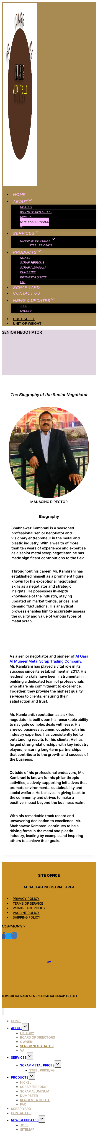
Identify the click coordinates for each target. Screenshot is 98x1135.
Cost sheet (24, 319)
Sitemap (26, 310)
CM (49, 962)
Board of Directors (36, 212)
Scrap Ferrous (32, 262)
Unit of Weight (27, 323)
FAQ (22, 282)
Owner (25, 216)
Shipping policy (26, 917)
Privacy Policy (26, 899)
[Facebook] (3, 936)
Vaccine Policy (26, 913)
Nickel (25, 257)
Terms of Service (28, 903)
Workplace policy (29, 908)
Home (19, 194)
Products (19, 1077)
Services (19, 1057)
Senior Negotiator (34, 222)
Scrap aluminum (33, 267)
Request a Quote (33, 277)
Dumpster (28, 272)
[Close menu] (3, 1011)
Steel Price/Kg (40, 245)
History (26, 207)
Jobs (23, 306)
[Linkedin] (14, 936)
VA (21, 226)
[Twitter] (8, 936)
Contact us (26, 293)
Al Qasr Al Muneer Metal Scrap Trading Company (49, 658)
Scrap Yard (26, 287)
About (16, 1028)
